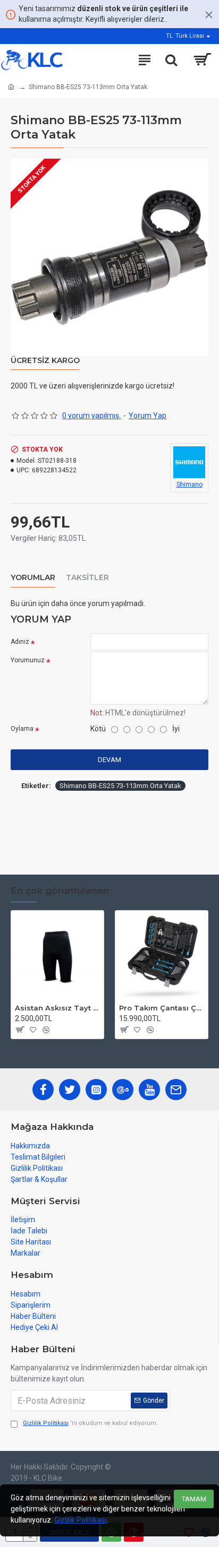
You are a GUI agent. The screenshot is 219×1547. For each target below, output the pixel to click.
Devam (109, 760)
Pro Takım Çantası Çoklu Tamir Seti (161, 1008)
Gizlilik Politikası (80, 1520)
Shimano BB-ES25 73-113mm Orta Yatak (120, 786)
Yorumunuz (28, 660)
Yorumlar (33, 577)
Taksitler (87, 577)
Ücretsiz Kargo (45, 360)
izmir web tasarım (161, 1472)
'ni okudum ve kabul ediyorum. (90, 1423)
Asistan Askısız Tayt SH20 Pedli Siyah (57, 1008)
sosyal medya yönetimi (190, 1472)
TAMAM (194, 1499)
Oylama (22, 728)
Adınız (20, 641)
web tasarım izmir (139, 1472)
